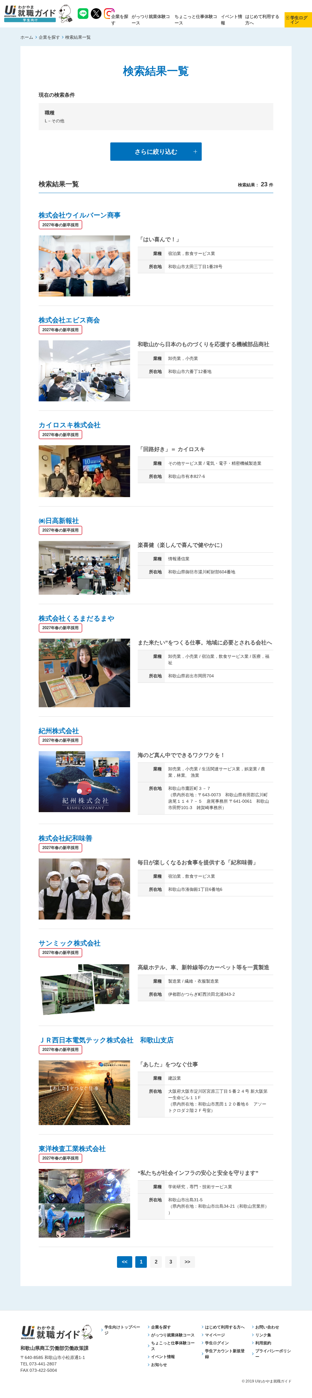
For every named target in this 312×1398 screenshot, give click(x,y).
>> (187, 1261)
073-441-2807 (43, 1363)
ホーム (26, 37)
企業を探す (49, 37)
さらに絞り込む (156, 151)
